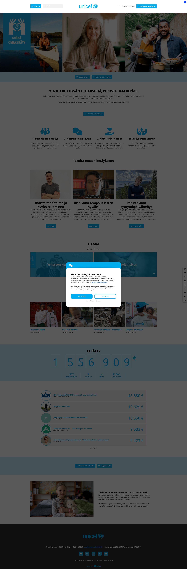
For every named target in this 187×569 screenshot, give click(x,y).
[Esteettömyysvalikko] (185, 2)
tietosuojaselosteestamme (100, 282)
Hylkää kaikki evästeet (93, 301)
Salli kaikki (82, 296)
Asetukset (105, 296)
